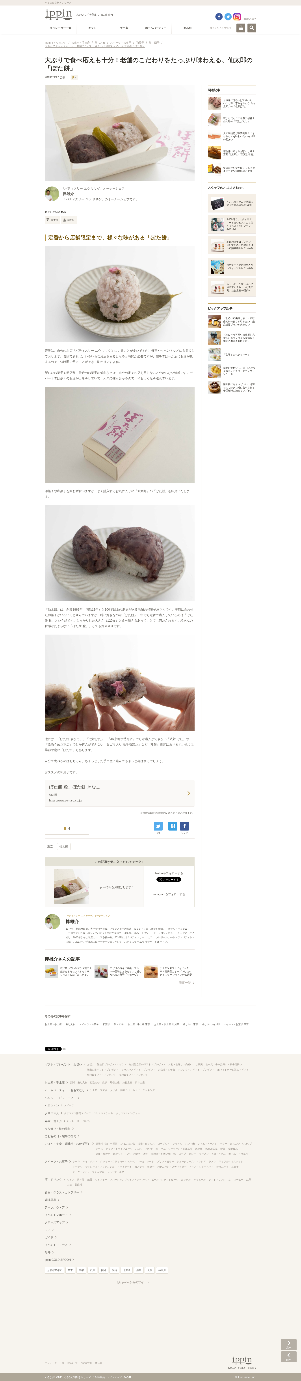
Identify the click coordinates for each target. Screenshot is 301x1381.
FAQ (126, 1377)
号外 (47, 1252)
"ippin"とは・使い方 (91, 1363)
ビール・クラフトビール (165, 1179)
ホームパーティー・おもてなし (65, 1090)
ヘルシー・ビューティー (60, 1098)
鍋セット (118, 1153)
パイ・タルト (90, 1161)
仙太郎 (54, 219)
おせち (70, 1121)
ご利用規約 (99, 1377)
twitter (228, 16)
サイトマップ (114, 1377)
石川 (92, 1270)
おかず (149, 1148)
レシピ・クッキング (144, 1090)
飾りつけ (125, 1090)
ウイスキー (101, 1179)
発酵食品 (233, 1148)
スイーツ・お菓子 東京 (236, 1024)
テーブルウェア (55, 1207)
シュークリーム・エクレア (191, 1161)
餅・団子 (119, 1024)
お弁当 (137, 1153)
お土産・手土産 (53, 1024)
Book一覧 (72, 1363)
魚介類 (199, 1148)
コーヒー (238, 1179)
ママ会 (103, 1090)
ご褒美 (199, 1064)
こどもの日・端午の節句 (60, 1136)
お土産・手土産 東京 (139, 1024)
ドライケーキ (124, 1166)
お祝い (90, 1064)
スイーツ (69, 1105)
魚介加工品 (211, 1148)
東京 (50, 846)
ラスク (212, 1161)
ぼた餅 (71, 219)
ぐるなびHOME (53, 1377)
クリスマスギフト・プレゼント (138, 1069)
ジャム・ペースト (207, 1143)
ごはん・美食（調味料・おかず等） (68, 1143)
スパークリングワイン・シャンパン (129, 1179)
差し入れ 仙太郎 (211, 1024)
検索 (251, 28)
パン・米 (190, 1143)
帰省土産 (115, 1082)
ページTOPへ (289, 1371)
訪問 (72, 1082)
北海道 (126, 1270)
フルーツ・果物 (115, 1172)
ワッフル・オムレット (231, 1161)
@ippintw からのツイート (133, 1282)
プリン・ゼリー (165, 1161)
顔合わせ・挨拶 (98, 1082)
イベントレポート (56, 1215)
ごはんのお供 (127, 1143)
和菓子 (106, 1024)
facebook (219, 16)
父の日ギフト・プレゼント (133, 1074)
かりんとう (222, 1166)
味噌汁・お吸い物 (161, 1153)
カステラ (139, 1166)
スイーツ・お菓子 (89, 1024)
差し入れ (70, 1024)
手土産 (93, 1090)
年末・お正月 (53, 1121)
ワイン (70, 1179)
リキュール (200, 1179)
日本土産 (140, 1082)
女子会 (113, 1090)
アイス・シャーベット (201, 1166)
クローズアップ (55, 1222)
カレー (192, 1153)
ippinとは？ (250, 18)
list (158, 833)
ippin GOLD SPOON (58, 1259)
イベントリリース (56, 1244)
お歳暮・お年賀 (166, 1069)
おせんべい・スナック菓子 (171, 1166)
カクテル (186, 1179)
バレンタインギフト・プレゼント (196, 1069)
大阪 (149, 1270)
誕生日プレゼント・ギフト (111, 1064)
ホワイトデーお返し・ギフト (233, 1069)
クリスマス (52, 1113)
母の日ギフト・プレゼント (101, 1074)
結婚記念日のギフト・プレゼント (147, 1064)
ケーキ (76, 1161)
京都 (81, 1270)
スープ (182, 1153)
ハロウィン (52, 1105)
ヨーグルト (164, 1143)
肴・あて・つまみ (238, 1153)
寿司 (145, 1153)
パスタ (139, 1148)
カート (240, 28)
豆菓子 (235, 1166)
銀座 (138, 1270)
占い (47, 1229)
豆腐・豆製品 (103, 1153)
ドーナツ (77, 1166)
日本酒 (80, 1179)
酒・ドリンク (53, 1179)
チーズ (99, 1148)
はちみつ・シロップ (241, 1143)
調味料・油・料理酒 (106, 1143)
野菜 (222, 1148)
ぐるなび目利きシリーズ (77, 1377)
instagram (237, 16)
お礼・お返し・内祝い (180, 1064)
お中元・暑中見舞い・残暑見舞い (224, 1064)
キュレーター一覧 (54, 1363)
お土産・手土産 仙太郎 (166, 1024)
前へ (289, 1356)
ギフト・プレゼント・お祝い (63, 1064)
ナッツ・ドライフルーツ (119, 1148)
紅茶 (248, 1179)
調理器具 (50, 1200)
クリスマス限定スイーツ (77, 1113)
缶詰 (128, 1153)
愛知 (114, 1270)
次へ (289, 1344)
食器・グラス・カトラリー (62, 1192)
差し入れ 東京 (190, 1024)
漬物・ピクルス (146, 1143)
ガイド (49, 1237)
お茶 (69, 1184)
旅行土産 (127, 1082)
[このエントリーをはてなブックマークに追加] (172, 826)
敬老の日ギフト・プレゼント (103, 1069)
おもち (86, 1121)
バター (223, 1143)
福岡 (103, 1270)
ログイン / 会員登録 (220, 28)
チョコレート (146, 1161)
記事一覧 (185, 982)
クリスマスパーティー (128, 1113)
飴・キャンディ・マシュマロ (88, 1172)
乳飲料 (78, 1184)
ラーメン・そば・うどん (212, 1153)
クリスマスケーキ (103, 1113)
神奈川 (162, 1270)
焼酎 (89, 1179)
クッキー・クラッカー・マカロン (118, 1161)
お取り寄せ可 (54, 1270)
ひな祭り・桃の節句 (58, 1128)
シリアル (177, 1143)
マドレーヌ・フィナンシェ (99, 1166)
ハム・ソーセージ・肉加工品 (176, 1148)
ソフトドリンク (217, 1179)
